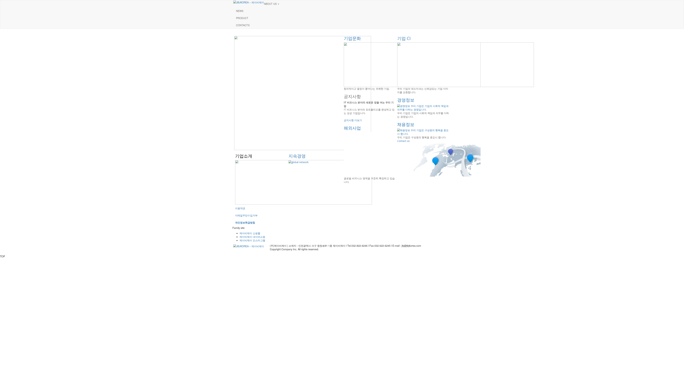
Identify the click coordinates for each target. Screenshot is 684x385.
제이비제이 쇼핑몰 (250, 233)
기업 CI (404, 38)
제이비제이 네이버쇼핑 (252, 236)
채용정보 (405, 124)
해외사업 (352, 128)
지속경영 (297, 156)
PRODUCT (242, 18)
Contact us (403, 141)
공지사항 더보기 (353, 120)
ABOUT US (270, 4)
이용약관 (240, 208)
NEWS (239, 11)
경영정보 (405, 100)
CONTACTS (243, 25)
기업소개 (243, 156)
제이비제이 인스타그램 (252, 240)
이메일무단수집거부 (246, 215)
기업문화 (352, 38)
